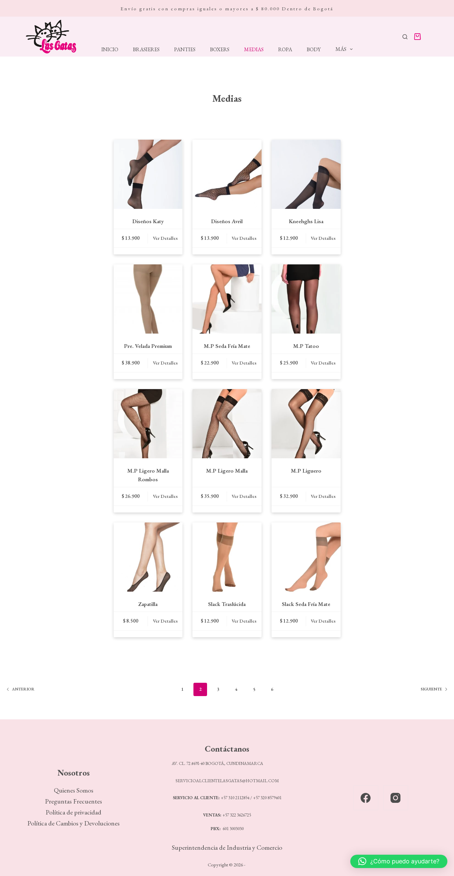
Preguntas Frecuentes (73, 801)
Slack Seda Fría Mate (306, 604)
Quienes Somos (73, 790)
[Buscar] (404, 36)
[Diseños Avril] (227, 174)
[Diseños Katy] (148, 174)
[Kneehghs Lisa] (306, 174)
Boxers (219, 49)
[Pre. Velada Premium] (148, 299)
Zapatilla (148, 604)
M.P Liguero (306, 470)
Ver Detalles (165, 238)
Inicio (109, 49)
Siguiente (431, 689)
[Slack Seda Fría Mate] (306, 557)
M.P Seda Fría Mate (227, 346)
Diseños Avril (227, 221)
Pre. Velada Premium (148, 346)
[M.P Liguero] (306, 423)
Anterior (23, 689)
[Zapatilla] (148, 557)
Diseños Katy (148, 221)
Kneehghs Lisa (306, 221)
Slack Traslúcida (227, 604)
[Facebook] (365, 797)
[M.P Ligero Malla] (227, 423)
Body (314, 49)
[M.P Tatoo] (306, 299)
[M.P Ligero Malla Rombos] (148, 423)
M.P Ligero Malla (227, 470)
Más (340, 49)
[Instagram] (395, 797)
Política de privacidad (73, 812)
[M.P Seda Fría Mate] (227, 299)
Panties (184, 49)
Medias (254, 49)
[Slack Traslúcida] (227, 557)
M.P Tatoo (306, 346)
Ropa (285, 49)
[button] (398, 861)
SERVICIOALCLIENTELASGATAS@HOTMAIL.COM (227, 781)
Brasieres (146, 49)
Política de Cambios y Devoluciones (73, 823)
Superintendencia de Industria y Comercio (227, 847)
